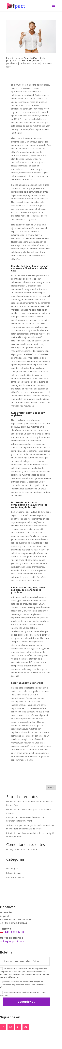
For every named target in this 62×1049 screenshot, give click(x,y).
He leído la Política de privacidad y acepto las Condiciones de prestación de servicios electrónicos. (23, 983)
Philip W (13, 63)
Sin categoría (12, 868)
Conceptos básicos (15, 877)
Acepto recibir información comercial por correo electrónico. (23, 993)
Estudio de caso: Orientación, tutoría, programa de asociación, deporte (26, 59)
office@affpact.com (12, 941)
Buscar (51, 787)
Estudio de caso (13, 873)
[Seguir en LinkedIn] (18, 1027)
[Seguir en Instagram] (10, 1027)
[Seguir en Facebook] (3, 1027)
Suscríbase (26, 1002)
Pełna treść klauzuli (9, 977)
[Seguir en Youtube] (25, 1027)
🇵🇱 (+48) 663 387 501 (12, 932)
